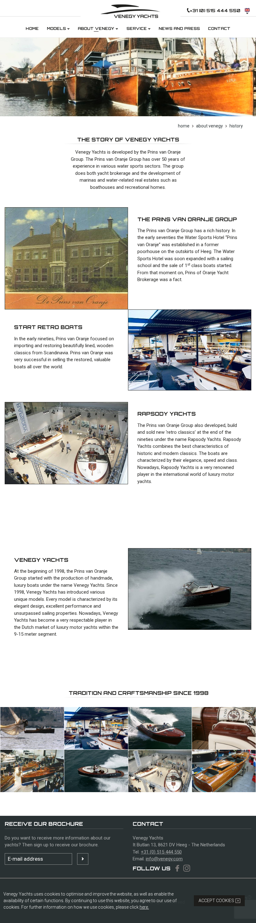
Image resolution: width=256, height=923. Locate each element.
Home (184, 125)
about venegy (209, 125)
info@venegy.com (164, 859)
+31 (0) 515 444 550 (161, 852)
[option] (128, 77)
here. (144, 907)
